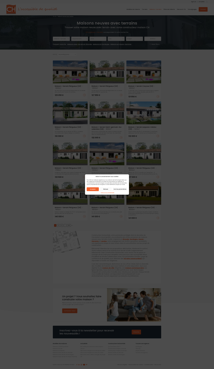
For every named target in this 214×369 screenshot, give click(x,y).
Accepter (93, 189)
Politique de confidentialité (107, 192)
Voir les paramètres (120, 189)
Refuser (105, 189)
